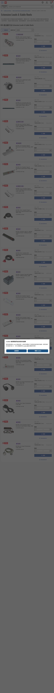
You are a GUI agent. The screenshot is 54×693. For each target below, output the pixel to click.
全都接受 (16, 351)
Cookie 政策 (26, 346)
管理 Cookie (38, 351)
